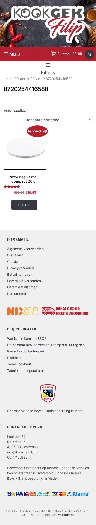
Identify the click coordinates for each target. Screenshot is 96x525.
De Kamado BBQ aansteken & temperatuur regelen (46, 345)
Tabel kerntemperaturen (25, 371)
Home (9, 79)
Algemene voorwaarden (25, 249)
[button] (12, 54)
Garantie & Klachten (22, 287)
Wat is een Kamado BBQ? (26, 338)
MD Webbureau (63, 515)
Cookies (13, 262)
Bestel (24, 205)
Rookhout (14, 358)
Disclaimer (15, 255)
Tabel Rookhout (19, 364)
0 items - (70, 53)
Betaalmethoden (19, 274)
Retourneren (16, 294)
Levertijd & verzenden (24, 281)
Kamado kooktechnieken (26, 351)
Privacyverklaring (20, 268)
